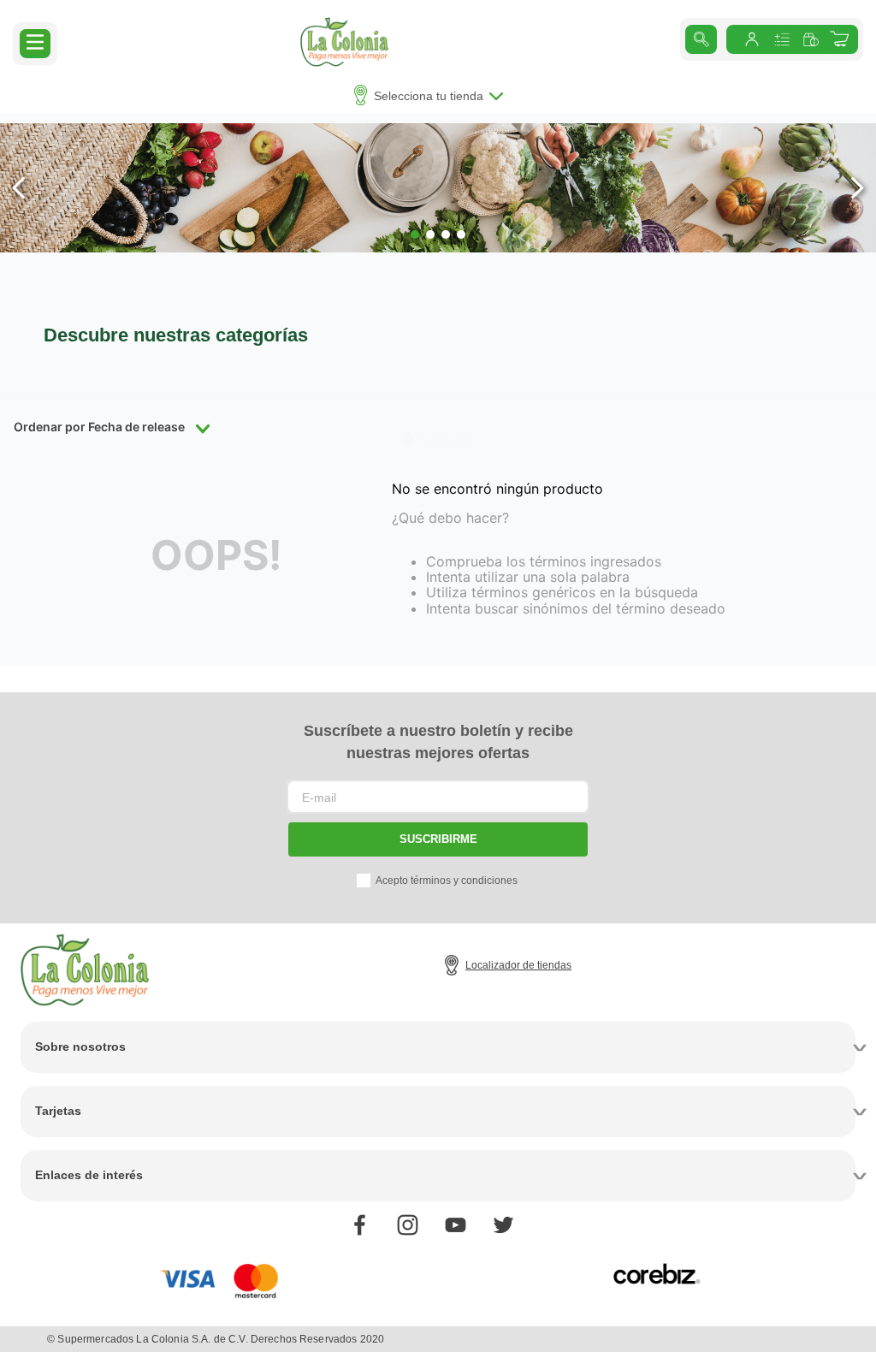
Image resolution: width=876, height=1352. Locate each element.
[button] (35, 42)
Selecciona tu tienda (428, 96)
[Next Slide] (857, 187)
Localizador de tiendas (518, 965)
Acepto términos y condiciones (447, 881)
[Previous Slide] (19, 187)
